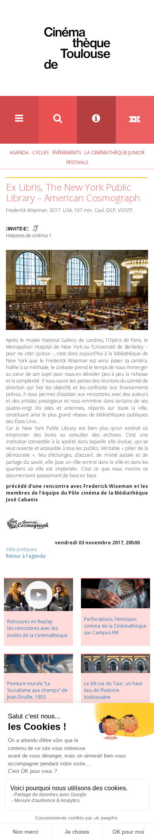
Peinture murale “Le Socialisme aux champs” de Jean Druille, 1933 (37, 690)
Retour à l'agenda (25, 556)
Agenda (19, 152)
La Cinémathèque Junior (115, 152)
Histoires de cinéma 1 (29, 235)
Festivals (77, 162)
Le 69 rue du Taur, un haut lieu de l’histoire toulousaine (113, 690)
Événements (67, 152)
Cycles (40, 152)
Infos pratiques (21, 549)
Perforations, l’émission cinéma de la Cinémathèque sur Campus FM (115, 626)
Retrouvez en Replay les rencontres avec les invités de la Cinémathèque (37, 628)
